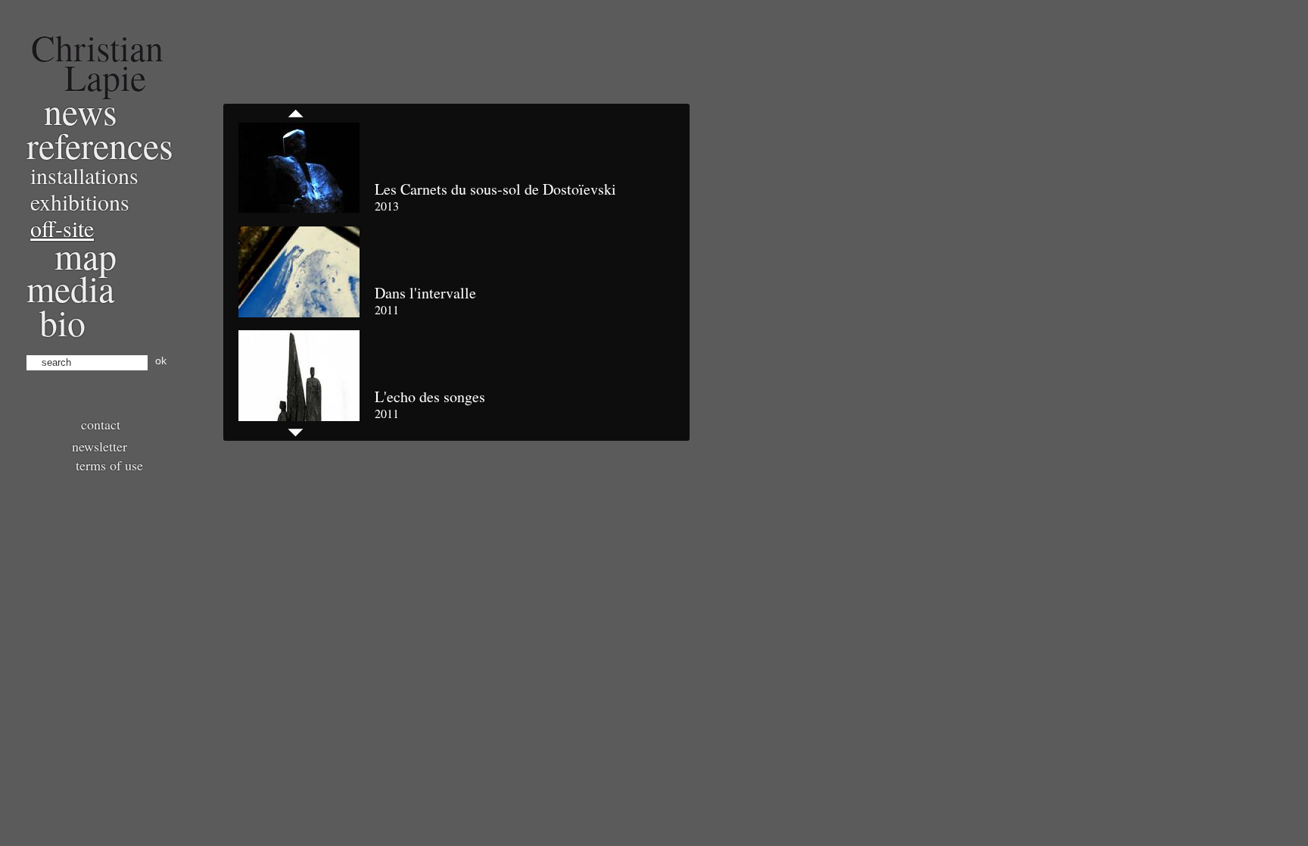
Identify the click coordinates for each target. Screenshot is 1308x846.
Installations (84, 175)
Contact (100, 424)
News (80, 110)
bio (62, 322)
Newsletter (99, 446)
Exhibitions (79, 201)
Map (85, 255)
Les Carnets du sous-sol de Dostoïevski (495, 189)
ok (161, 360)
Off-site (62, 228)
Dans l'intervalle (425, 293)
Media (70, 288)
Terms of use (109, 465)
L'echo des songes (430, 396)
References (99, 144)
